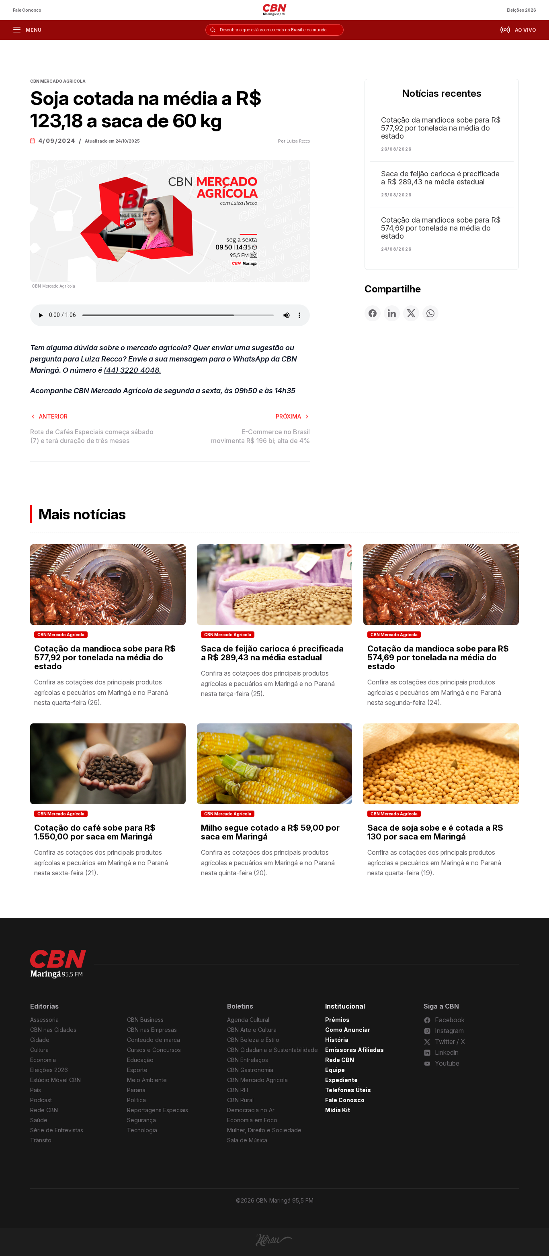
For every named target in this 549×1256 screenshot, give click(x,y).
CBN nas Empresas (152, 1029)
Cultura (39, 1049)
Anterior (53, 416)
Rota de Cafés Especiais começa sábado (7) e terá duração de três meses (92, 436)
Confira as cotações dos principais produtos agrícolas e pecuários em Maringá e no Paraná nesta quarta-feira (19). (434, 862)
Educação (140, 1059)
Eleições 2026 (521, 10)
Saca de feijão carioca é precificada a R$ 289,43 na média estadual (440, 178)
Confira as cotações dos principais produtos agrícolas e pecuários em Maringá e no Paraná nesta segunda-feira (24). (434, 692)
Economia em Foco (252, 1120)
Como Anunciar (347, 1029)
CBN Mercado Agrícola (60, 634)
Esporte (137, 1069)
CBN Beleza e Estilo (253, 1039)
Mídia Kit (337, 1110)
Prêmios (337, 1019)
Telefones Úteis (348, 1089)
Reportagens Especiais (157, 1110)
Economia (43, 1059)
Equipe (335, 1069)
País (35, 1089)
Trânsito (40, 1140)
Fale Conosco (27, 10)
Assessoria (44, 1019)
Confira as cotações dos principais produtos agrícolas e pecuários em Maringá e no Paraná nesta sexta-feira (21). (101, 862)
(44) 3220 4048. (132, 370)
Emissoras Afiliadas (354, 1049)
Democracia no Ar (250, 1110)
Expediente (341, 1079)
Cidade (39, 1039)
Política (136, 1100)
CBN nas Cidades (53, 1029)
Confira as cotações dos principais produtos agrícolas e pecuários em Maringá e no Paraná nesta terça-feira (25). (268, 683)
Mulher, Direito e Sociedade (264, 1130)
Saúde (38, 1120)
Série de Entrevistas (56, 1130)
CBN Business (145, 1019)
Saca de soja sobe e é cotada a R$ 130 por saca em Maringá (435, 832)
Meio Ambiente (147, 1079)
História (336, 1039)
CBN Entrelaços (247, 1059)
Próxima (288, 416)
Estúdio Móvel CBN (55, 1079)
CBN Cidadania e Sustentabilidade (272, 1049)
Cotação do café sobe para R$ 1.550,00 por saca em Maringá (95, 832)
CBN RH (237, 1089)
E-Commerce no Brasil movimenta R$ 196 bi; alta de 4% (260, 436)
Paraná (136, 1089)
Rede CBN (44, 1110)
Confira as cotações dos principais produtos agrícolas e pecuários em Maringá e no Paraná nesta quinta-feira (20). (268, 862)
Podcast (41, 1100)
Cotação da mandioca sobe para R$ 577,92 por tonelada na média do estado (441, 128)
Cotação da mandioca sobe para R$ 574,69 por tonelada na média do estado (441, 228)
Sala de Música (247, 1140)
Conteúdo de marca (153, 1039)
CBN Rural (240, 1100)
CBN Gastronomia (250, 1069)
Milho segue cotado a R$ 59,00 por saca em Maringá (270, 832)
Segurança (141, 1120)
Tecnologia (142, 1130)
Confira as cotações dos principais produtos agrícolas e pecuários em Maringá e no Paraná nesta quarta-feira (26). (101, 692)
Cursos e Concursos (154, 1049)
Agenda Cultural (248, 1019)
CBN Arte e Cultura (252, 1029)
